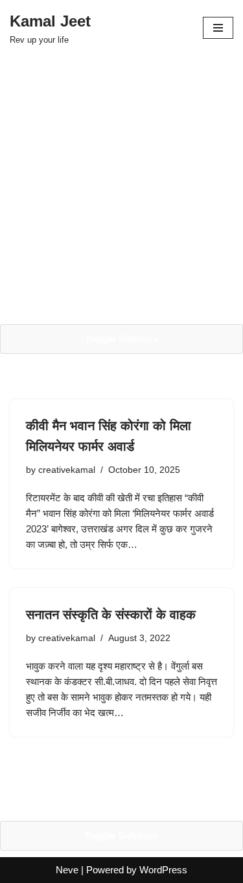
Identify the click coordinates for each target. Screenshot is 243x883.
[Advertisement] (121, 190)
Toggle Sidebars (121, 338)
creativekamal (66, 470)
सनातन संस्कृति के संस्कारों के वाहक (111, 614)
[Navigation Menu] (218, 28)
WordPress (163, 869)
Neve (67, 869)
